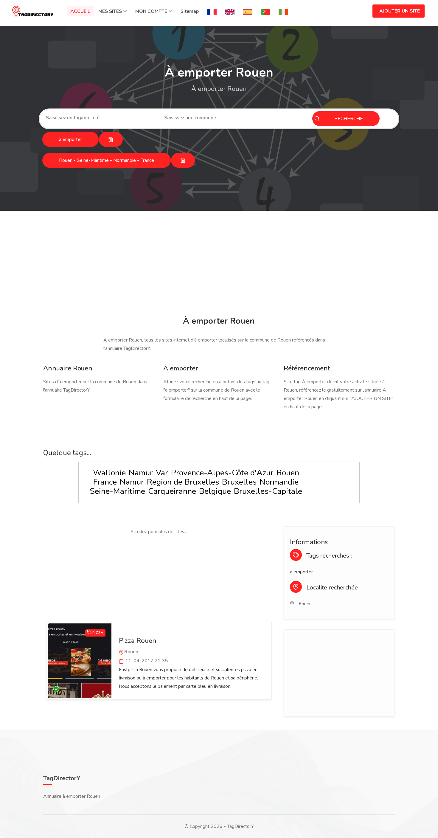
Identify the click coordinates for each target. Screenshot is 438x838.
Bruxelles (239, 482)
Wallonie (109, 472)
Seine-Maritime (117, 491)
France (105, 482)
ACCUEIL (80, 11)
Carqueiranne (172, 491)
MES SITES (110, 11)
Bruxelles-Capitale (268, 491)
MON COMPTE (151, 11)
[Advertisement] (217, 264)
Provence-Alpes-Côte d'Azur (222, 472)
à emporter (301, 572)
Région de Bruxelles (183, 482)
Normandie (279, 482)
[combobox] (100, 117)
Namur (141, 472)
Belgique (215, 491)
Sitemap (190, 11)
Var (162, 472)
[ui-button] (111, 139)
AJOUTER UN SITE (399, 11)
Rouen (288, 472)
